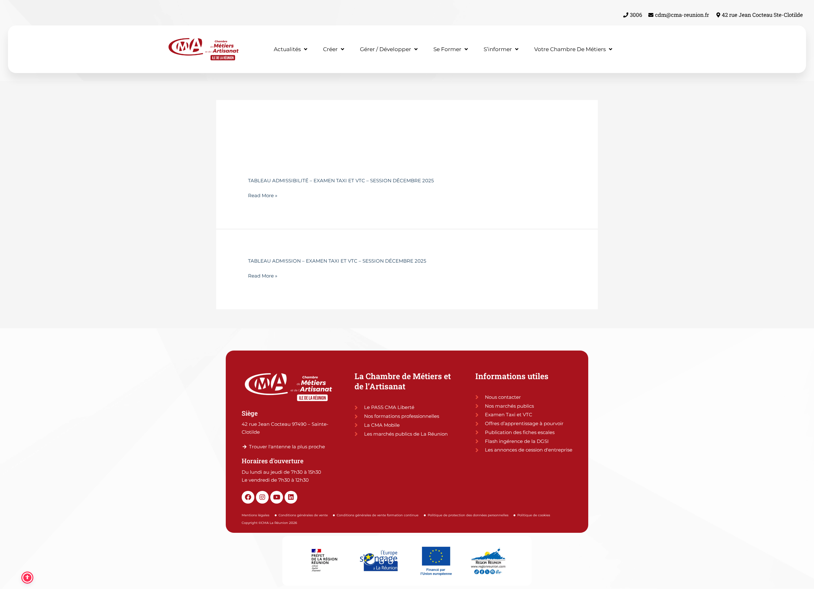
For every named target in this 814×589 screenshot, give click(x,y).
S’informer (498, 49)
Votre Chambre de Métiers (570, 49)
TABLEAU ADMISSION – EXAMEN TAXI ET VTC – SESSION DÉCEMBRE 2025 (337, 261)
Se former (447, 49)
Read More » (262, 196)
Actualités (287, 49)
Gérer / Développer (385, 49)
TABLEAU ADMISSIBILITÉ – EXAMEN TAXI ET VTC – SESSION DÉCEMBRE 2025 (341, 180)
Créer (330, 49)
